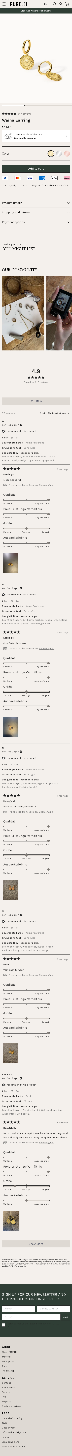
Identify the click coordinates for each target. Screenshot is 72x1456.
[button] (16, 114)
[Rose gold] (67, 154)
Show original (46, 485)
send (65, 1317)
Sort (43, 413)
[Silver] (59, 154)
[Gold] (51, 154)
